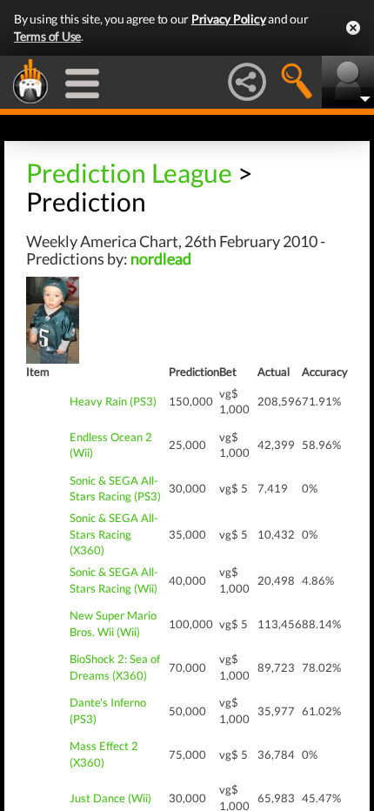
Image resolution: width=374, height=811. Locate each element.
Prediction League (129, 172)
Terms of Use (47, 36)
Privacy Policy (228, 18)
